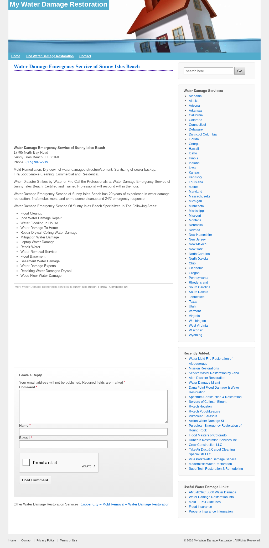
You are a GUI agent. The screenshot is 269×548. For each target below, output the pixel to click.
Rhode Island (198, 282)
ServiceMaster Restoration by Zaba (214, 373)
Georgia (194, 144)
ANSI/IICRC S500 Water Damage (212, 492)
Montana (195, 220)
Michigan (195, 201)
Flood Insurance (200, 507)
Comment (28, 387)
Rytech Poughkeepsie (204, 411)
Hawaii (194, 148)
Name (23, 425)
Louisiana (196, 182)
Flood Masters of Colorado (208, 435)
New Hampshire (200, 235)
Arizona (194, 105)
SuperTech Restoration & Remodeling (216, 469)
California (196, 115)
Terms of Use (68, 540)
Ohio (192, 263)
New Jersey (197, 239)
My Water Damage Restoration (58, 4)
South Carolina (199, 287)
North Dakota (198, 258)
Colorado (195, 120)
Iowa (192, 168)
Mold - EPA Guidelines (205, 502)
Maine (193, 187)
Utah (192, 306)
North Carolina (199, 254)
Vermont (195, 311)
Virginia (194, 316)
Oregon (194, 273)
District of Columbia (203, 134)
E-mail (24, 438)
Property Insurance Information (211, 511)
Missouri (195, 215)
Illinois (193, 158)
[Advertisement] (93, 108)
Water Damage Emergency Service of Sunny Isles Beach (77, 66)
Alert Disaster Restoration (207, 378)
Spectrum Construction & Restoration (215, 397)
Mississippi (197, 211)
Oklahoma (196, 268)
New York (196, 249)
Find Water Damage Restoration (50, 56)
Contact (85, 56)
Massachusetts (199, 196)
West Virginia (198, 325)
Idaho (193, 153)
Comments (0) (118, 286)
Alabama (195, 96)
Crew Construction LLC (205, 445)
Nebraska (196, 225)
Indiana (194, 163)
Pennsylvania (198, 278)
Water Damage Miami (204, 382)
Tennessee (197, 297)
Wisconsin (196, 330)
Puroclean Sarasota (203, 416)
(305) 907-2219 (36, 162)
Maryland (195, 192)
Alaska (194, 101)
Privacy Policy (46, 540)
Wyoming (195, 335)
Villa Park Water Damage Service (212, 459)
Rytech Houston (200, 406)
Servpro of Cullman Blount (207, 402)
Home (15, 56)
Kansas (194, 172)
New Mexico (197, 244)
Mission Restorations (204, 368)
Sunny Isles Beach (84, 286)
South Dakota (198, 292)
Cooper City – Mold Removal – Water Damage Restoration (125, 504)
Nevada (194, 230)
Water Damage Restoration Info (211, 497)
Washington (197, 321)
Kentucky (195, 177)
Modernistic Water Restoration (210, 464)
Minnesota (196, 206)
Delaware (196, 129)
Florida (102, 286)
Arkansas (195, 110)
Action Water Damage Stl (207, 421)
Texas (193, 302)
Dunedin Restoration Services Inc (213, 440)
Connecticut (197, 125)
